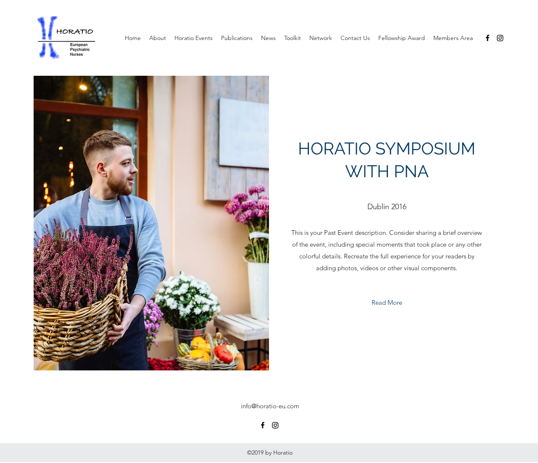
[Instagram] (500, 38)
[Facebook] (487, 38)
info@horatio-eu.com (270, 406)
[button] (157, 38)
